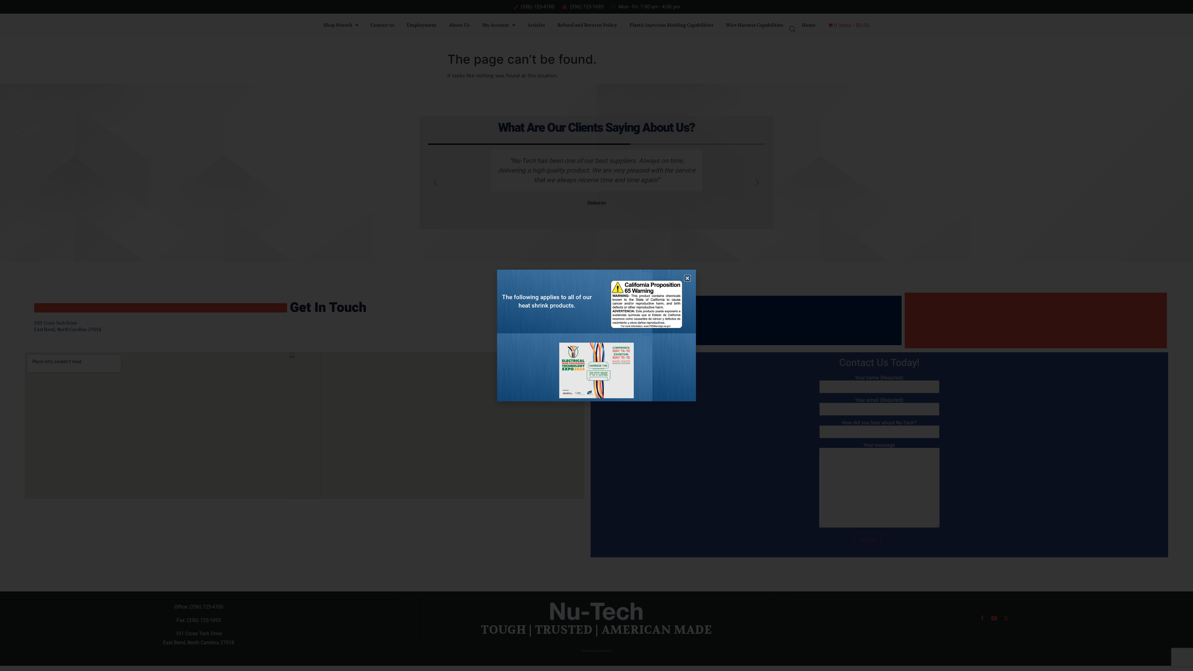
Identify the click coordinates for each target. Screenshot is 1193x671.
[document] (596, 335)
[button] (687, 278)
